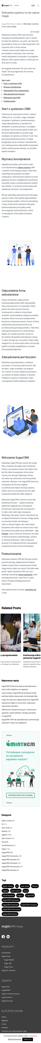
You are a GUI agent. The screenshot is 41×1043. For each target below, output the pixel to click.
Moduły (4, 831)
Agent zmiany (7, 820)
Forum (4, 1024)
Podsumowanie (9, 101)
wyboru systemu (24, 167)
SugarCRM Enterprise (9, 863)
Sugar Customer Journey (11, 993)
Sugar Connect (7, 997)
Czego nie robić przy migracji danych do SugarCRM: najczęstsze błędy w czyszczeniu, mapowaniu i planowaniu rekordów (20, 702)
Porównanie (6, 952)
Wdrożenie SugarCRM (11, 97)
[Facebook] (4, 933)
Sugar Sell (7, 963)
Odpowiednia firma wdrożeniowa (16, 90)
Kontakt (5, 1027)
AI (2, 824)
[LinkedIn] (8, 933)
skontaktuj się (30, 589)
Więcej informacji (14, 1039)
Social (4, 841)
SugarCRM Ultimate (9, 870)
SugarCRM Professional (10, 866)
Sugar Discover (7, 1000)
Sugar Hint (6, 986)
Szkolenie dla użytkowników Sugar (14, 1031)
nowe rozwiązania (25, 574)
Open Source (6, 838)
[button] (20, 795)
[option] (21, 641)
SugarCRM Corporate (9, 859)
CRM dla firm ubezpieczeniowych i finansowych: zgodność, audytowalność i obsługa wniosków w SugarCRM (19, 712)
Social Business (7, 845)
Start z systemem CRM (12, 83)
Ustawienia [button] (33, 1036)
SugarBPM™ (6, 990)
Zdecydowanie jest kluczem (14, 94)
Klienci (4, 1017)
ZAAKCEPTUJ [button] (28, 1039)
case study (6, 827)
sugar (12, 926)
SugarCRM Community (10, 856)
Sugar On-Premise (8, 970)
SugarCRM (5, 852)
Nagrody (5, 1020)
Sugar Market (9, 959)
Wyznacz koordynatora (12, 87)
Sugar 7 (4, 849)
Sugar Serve (8, 966)
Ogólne (4, 834)
